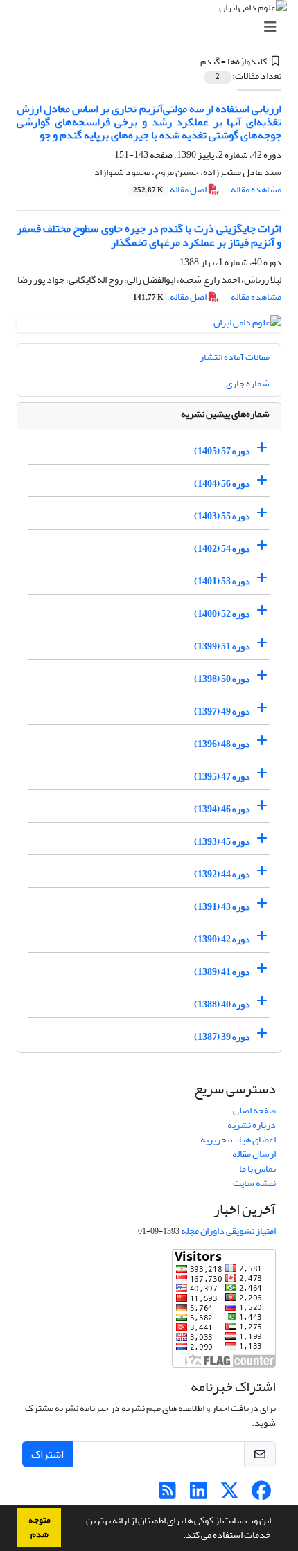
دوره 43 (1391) (222, 906)
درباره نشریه (251, 1124)
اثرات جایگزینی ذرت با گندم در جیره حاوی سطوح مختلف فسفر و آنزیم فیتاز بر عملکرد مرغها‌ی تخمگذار (149, 235)
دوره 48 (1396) (222, 744)
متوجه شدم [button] (39, 1527)
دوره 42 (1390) (222, 939)
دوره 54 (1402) (222, 548)
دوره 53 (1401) (222, 581)
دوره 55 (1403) (222, 516)
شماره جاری (248, 383)
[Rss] (167, 1494)
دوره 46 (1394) (222, 809)
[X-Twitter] (230, 1494)
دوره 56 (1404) (222, 483)
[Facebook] (261, 1494)
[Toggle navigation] (153, 27)
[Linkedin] (198, 1494)
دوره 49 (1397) (222, 711)
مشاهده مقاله (256, 189)
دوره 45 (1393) (222, 841)
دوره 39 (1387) (222, 1037)
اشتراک (47, 1454)
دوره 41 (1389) (222, 971)
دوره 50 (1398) (222, 679)
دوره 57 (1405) (222, 451)
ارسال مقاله (254, 1154)
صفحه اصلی (254, 1110)
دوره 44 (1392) (222, 874)
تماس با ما (257, 1168)
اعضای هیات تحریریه (238, 1139)
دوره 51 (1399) (222, 646)
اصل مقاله (170, 189)
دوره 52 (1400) (222, 613)
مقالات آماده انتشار (235, 357)
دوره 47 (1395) (222, 776)
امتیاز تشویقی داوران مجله (228, 1230)
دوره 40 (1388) (222, 1004)
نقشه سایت (254, 1183)
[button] (179, 1536)
